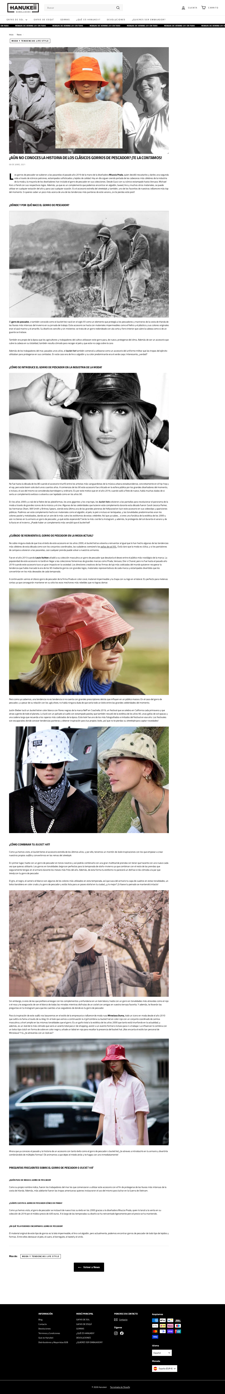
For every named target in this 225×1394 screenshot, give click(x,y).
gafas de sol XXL (108, 546)
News (19, 34)
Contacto (42, 1324)
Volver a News (91, 1267)
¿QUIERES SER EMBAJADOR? (149, 19)
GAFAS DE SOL (16, 19)
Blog (40, 1319)
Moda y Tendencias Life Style (30, 40)
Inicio (11, 34)
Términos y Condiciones (49, 1333)
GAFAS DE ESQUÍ (44, 19)
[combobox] (83, 7)
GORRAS (65, 19)
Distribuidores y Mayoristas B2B (53, 1342)
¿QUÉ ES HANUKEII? (88, 19)
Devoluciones (44, 1328)
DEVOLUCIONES (116, 19)
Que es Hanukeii (45, 1337)
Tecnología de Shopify (120, 1387)
